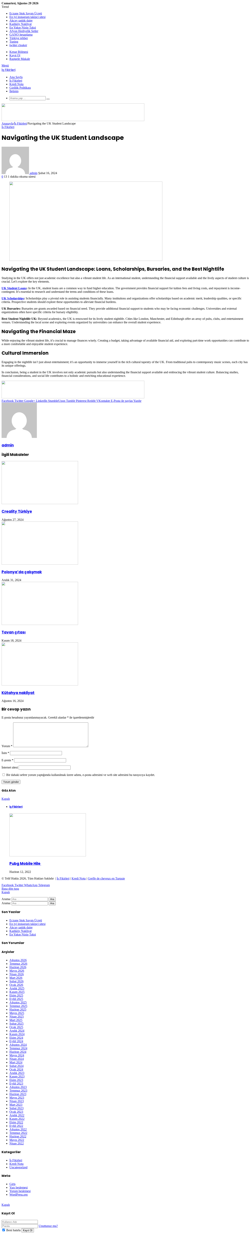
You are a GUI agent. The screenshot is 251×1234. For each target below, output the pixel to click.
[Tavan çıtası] (40, 624)
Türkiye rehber (18, 38)
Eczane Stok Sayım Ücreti (25, 13)
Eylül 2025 (16, 999)
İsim (5, 753)
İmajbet (61, 1201)
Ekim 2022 (16, 1122)
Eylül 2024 (16, 1041)
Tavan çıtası (14, 632)
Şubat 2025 (16, 1023)
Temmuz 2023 (18, 1090)
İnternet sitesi (10, 767)
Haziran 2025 (17, 1009)
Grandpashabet (11, 1201)
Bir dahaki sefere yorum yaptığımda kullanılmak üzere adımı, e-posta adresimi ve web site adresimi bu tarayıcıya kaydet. (80, 775)
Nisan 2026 (16, 974)
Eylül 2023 (16, 1083)
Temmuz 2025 (18, 1006)
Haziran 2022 (17, 1136)
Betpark (26, 1201)
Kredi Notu (16, 84)
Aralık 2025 (16, 988)
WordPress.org (18, 1194)
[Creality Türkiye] (40, 503)
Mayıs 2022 (16, 1140)
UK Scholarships (13, 298)
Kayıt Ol (27, 1230)
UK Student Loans (14, 288)
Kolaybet (37, 1201)
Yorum (7, 746)
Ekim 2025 (16, 995)
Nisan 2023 (16, 1101)
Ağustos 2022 (18, 1129)
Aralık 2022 (16, 1115)
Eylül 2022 (16, 1125)
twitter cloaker (18, 45)
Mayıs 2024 (16, 1055)
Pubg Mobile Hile (25, 863)
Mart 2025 (15, 1020)
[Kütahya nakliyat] (40, 684)
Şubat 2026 (16, 981)
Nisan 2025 (16, 1016)
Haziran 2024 (17, 1051)
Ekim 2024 (16, 1037)
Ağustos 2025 (18, 1002)
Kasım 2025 (17, 992)
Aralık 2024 (16, 1030)
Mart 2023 (15, 1104)
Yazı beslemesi (18, 1187)
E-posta (7, 760)
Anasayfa (7, 123)
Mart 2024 (15, 1062)
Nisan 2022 (16, 1143)
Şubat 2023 (16, 1108)
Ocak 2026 (16, 984)
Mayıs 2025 (16, 1013)
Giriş (12, 1184)
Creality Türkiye (17, 511)
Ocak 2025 (16, 1027)
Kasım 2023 (17, 1076)
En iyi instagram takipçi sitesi (27, 17)
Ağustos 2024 (18, 1044)
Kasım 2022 (17, 1118)
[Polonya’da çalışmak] (40, 563)
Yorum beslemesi (20, 1191)
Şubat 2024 (16, 1066)
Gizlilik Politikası (20, 87)
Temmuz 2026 (18, 963)
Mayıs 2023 (16, 1097)
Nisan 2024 (16, 1058)
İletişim (13, 91)
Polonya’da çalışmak (22, 572)
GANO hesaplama (21, 34)
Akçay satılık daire (21, 20)
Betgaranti (50, 1201)
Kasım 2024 (17, 1034)
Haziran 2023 (17, 1094)
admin (33, 173)
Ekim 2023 (16, 1080)
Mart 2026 (15, 977)
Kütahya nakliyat (18, 692)
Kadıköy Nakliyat (20, 24)
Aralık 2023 (16, 1073)
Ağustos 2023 (18, 1087)
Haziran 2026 (17, 967)
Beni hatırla (13, 1230)
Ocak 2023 (16, 1111)
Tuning (13, 41)
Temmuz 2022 (18, 1133)
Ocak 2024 (16, 1069)
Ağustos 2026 (18, 960)
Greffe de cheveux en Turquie (106, 878)
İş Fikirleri (15, 80)
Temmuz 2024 (18, 1048)
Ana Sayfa (16, 77)
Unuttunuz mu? (48, 1226)
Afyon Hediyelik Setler (23, 31)
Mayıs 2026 (16, 970)
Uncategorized (18, 1167)
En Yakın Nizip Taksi (22, 27)
